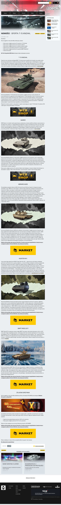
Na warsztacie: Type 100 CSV (55, 34)
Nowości (5, 33)
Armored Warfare (3, 488)
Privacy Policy (41, 499)
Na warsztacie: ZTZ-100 (55, 31)
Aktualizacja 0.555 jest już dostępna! (54, 24)
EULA (32, 499)
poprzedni (37, 33)
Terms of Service (35, 499)
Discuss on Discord (39, 446)
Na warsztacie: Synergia (54, 27)
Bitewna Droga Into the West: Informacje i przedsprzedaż (55, 21)
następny (42, 33)
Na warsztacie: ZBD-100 (55, 37)
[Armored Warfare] (53, 8)
